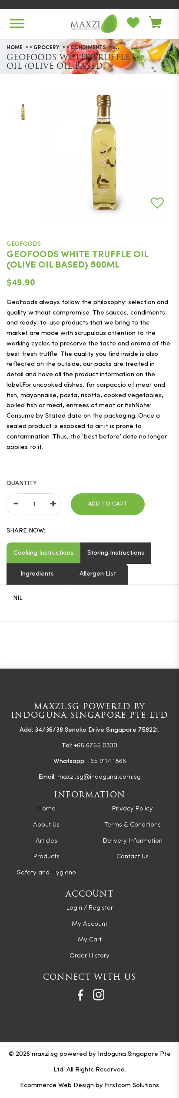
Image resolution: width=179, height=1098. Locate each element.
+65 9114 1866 (106, 761)
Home (15, 47)
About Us (46, 825)
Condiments (88, 47)
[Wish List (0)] (138, 23)
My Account (89, 924)
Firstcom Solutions (132, 1085)
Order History (89, 956)
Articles (46, 841)
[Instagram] (99, 995)
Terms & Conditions (132, 825)
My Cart (90, 940)
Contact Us (132, 857)
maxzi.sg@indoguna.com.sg (99, 777)
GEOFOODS (24, 244)
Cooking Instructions (43, 553)
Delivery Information (132, 841)
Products (46, 857)
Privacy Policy (132, 809)
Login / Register (89, 908)
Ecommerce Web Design (57, 1085)
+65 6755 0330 (95, 746)
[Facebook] (80, 995)
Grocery (46, 47)
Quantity (22, 483)
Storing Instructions (115, 553)
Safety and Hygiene (46, 873)
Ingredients (37, 574)
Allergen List (98, 574)
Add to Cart (107, 504)
